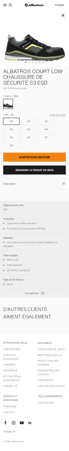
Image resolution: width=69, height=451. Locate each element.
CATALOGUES (46, 402)
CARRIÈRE (9, 364)
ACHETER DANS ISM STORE (34, 157)
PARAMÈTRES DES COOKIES (49, 372)
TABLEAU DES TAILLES (51, 386)
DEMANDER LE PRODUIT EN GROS (35, 170)
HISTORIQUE (10, 370)
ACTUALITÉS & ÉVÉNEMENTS (12, 378)
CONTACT (9, 412)
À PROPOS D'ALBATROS (10, 357)
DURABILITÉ (10, 386)
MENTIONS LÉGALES (50, 355)
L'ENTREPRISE (11, 349)
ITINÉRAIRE (10, 406)
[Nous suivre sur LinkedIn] (30, 423)
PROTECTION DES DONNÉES (48, 362)
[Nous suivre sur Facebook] (5, 423)
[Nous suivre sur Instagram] (13, 423)
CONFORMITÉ (46, 380)
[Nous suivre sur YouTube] (22, 423)
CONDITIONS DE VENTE (51, 349)
